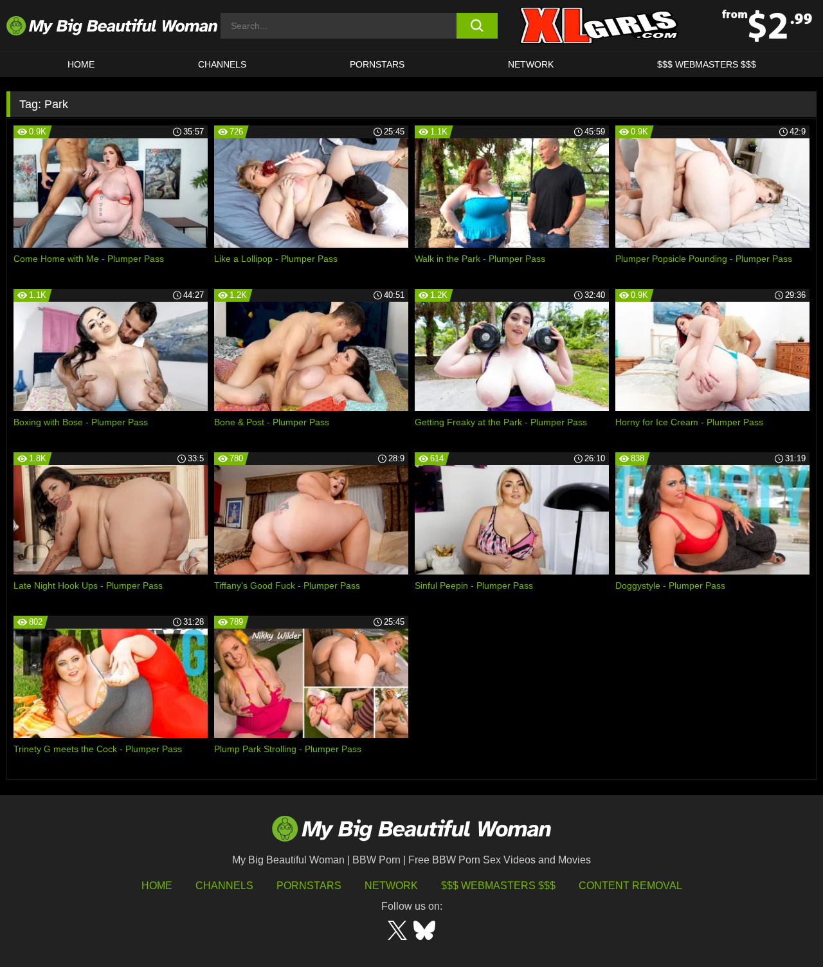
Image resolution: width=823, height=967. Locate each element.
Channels (224, 885)
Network (531, 64)
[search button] (477, 26)
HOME (81, 64)
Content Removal (630, 885)
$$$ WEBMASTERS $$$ (706, 64)
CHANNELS (222, 64)
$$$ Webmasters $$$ (498, 885)
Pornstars (377, 64)
